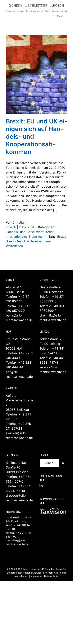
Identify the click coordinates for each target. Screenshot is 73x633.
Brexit (61, 236)
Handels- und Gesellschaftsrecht (30, 232)
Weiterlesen (14, 246)
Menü (60, 16)
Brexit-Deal (14, 241)
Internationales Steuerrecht (26, 236)
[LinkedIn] (41, 485)
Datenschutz (51, 576)
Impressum (36, 576)
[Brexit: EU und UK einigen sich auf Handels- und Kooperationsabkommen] (36, 74)
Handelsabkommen (38, 241)
